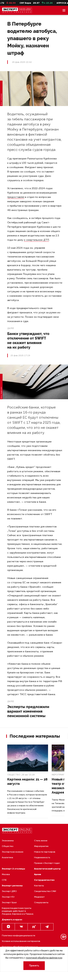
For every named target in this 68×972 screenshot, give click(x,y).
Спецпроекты (41, 902)
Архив (37, 874)
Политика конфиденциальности (18, 935)
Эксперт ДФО (9, 891)
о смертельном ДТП (36, 239)
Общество (13, 774)
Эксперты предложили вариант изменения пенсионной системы (28, 711)
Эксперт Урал (9, 902)
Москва (6, 874)
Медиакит (39, 897)
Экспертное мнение (12, 852)
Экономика (8, 840)
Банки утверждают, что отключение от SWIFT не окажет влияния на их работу (28, 340)
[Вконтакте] (21, 926)
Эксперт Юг (8, 897)
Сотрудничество (44, 880)
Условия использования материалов (21, 941)
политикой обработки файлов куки (44, 958)
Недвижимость (42, 857)
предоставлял (15, 197)
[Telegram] (46, 926)
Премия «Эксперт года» (47, 863)
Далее (10, 328)
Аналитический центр (47, 868)
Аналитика (7, 857)
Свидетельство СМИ (45, 891)
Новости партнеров (44, 852)
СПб (4, 880)
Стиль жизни (40, 840)
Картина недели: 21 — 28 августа (27, 781)
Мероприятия (41, 846)
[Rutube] (34, 926)
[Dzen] (8, 926)
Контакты (39, 885)
